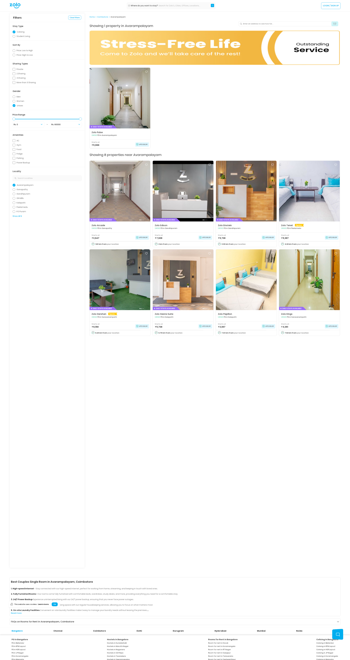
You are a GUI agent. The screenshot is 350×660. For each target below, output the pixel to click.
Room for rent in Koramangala (221, 646)
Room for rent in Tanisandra (220, 656)
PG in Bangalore (20, 639)
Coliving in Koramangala (327, 656)
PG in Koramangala (20, 656)
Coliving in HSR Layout (325, 649)
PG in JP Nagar (18, 653)
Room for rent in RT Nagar (219, 649)
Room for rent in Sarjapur (219, 653)
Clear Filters (75, 17)
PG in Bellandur (18, 643)
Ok (54, 604)
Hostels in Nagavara (116, 649)
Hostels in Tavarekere (116, 656)
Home (92, 17)
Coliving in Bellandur (325, 643)
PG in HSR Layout (19, 649)
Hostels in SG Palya (115, 653)
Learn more (43, 604)
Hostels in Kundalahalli (117, 643)
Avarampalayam (118, 17)
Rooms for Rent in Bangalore (223, 639)
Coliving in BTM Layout (325, 646)
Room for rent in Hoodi (218, 643)
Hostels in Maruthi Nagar (118, 646)
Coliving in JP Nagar (324, 653)
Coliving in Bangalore (327, 639)
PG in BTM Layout (19, 646)
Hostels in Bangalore (117, 639)
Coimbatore (102, 17)
